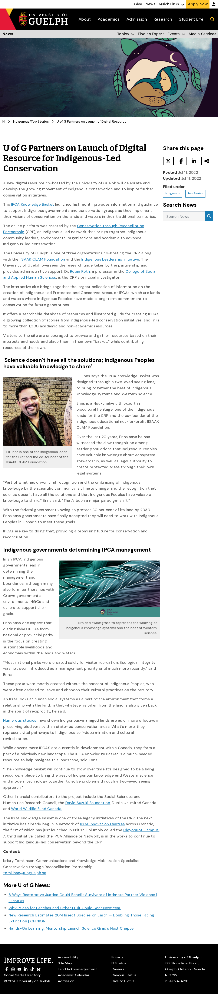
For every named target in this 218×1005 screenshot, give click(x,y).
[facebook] (181, 161)
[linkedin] (194, 161)
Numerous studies (19, 720)
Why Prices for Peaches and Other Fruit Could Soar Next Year (65, 907)
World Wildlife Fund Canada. (36, 808)
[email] (206, 161)
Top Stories (40, 121)
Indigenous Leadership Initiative (110, 259)
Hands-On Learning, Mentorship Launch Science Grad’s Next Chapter (72, 928)
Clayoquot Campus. (141, 830)
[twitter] (168, 161)
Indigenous (21, 121)
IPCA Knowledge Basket (32, 204)
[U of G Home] (3, 121)
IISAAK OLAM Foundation (42, 259)
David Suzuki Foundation (87, 802)
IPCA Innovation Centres (102, 824)
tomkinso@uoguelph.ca (24, 872)
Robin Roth (80, 271)
